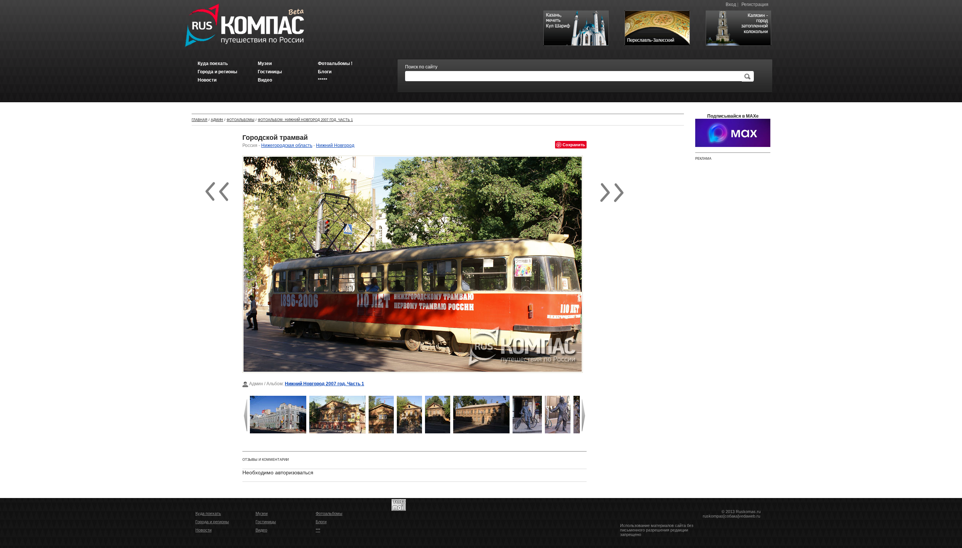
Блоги (321, 521)
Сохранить (574, 144)
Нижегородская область (286, 145)
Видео (261, 530)
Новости (203, 530)
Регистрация (754, 4)
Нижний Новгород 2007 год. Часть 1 (324, 383)
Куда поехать (208, 513)
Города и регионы (212, 521)
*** (318, 530)
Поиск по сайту (421, 67)
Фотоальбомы (240, 120)
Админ (217, 120)
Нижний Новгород (335, 145)
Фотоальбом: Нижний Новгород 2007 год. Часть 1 (305, 120)
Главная (199, 120)
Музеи (262, 513)
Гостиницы (266, 521)
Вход (731, 4)
